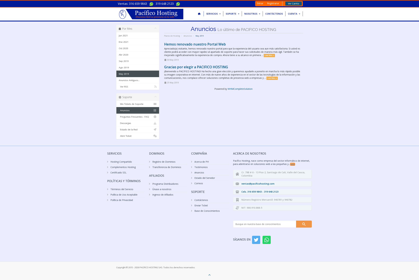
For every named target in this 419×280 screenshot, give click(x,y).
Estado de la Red (128, 129)
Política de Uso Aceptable (123, 194)
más (293, 164)
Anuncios (188, 36)
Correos (198, 183)
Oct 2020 (123, 48)
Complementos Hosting (123, 167)
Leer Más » (269, 55)
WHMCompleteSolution (240, 88)
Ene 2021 (123, 41)
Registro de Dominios (163, 161)
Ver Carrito (293, 3)
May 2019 (124, 73)
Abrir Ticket (125, 135)
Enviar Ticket (201, 205)
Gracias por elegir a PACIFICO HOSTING (196, 67)
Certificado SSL (118, 172)
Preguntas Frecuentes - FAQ (134, 116)
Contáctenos (274, 13)
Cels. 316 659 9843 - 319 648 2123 (259, 191)
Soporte (232, 13)
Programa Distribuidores (165, 183)
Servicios (212, 13)
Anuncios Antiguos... (129, 80)
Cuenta (293, 13)
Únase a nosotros (161, 189)
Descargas (125, 123)
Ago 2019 (124, 67)
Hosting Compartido (121, 161)
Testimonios (201, 167)
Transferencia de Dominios (166, 167)
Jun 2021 (123, 35)
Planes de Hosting (172, 36)
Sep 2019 (124, 61)
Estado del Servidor (204, 177)
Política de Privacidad (121, 200)
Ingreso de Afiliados (162, 194)
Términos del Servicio (121, 189)
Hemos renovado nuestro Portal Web (195, 44)
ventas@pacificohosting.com (257, 183)
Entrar (260, 3)
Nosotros (251, 13)
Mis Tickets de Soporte (131, 104)
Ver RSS (123, 86)
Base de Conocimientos (207, 210)
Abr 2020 (123, 54)
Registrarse (273, 3)
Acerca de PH (201, 161)
